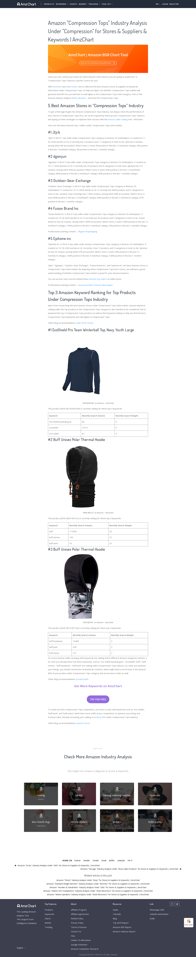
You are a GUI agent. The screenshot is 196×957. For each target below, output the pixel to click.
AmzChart (57, 86)
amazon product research (90, 285)
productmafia (82, 679)
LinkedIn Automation (159, 914)
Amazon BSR (100, 717)
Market (83, 4)
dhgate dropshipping (87, 231)
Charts (73, 4)
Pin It (130, 860)
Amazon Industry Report (124, 931)
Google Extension (79, 944)
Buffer (112, 860)
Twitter (77, 860)
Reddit (86, 860)
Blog (115, 918)
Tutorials (117, 914)
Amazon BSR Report (122, 927)
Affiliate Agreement (80, 914)
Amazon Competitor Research (85, 949)
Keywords (49, 914)
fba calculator (80, 98)
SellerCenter (71, 86)
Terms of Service (79, 927)
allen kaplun (107, 285)
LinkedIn (121, 860)
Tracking (48, 927)
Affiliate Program (79, 909)
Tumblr (95, 860)
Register (174, 4)
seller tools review (84, 322)
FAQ (73, 936)
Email (103, 860)
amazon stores (83, 723)
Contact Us (76, 931)
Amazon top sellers (98, 279)
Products (49, 4)
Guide (115, 909)
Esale (152, 918)
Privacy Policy (77, 922)
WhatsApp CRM (157, 909)
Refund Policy (77, 918)
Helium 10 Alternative (81, 940)
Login (165, 4)
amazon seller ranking (118, 119)
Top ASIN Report (121, 922)
